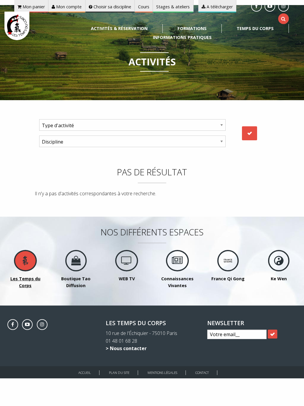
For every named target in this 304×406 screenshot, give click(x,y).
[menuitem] (119, 28)
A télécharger (219, 7)
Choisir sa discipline (111, 7)
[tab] (283, 18)
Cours (143, 7)
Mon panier (33, 7)
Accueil (84, 372)
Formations (192, 28)
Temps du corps (255, 28)
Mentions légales (162, 372)
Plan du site (119, 372)
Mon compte (68, 7)
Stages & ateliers (173, 7)
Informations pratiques (182, 37)
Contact (202, 372)
